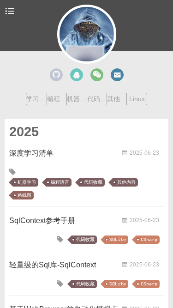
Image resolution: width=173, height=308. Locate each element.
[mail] (117, 74)
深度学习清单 (31, 153)
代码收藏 (97, 99)
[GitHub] (56, 74)
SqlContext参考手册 (42, 220)
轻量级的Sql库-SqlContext (52, 265)
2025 (24, 131)
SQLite (117, 239)
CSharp (149, 239)
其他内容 (116, 99)
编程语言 (56, 99)
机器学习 (76, 99)
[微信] (96, 74)
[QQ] (76, 74)
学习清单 (36, 99)
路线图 (24, 195)
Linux (137, 99)
